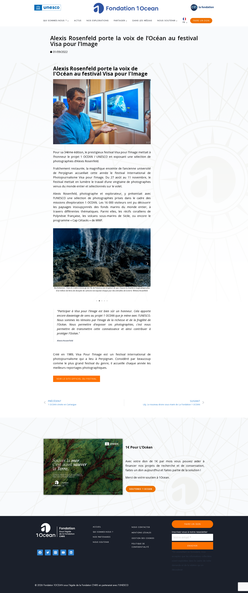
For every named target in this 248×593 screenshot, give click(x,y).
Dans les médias (142, 20)
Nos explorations (98, 20)
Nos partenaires (102, 537)
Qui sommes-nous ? (103, 532)
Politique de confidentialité (140, 545)
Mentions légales (141, 532)
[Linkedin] (71, 552)
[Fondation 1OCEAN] (126, 8)
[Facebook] (40, 552)
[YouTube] (63, 552)
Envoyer (192, 545)
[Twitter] (48, 552)
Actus (77, 20)
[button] (56, 263)
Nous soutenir (101, 542)
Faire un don (201, 20)
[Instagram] (55, 552)
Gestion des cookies (143, 538)
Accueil (97, 526)
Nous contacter (141, 527)
